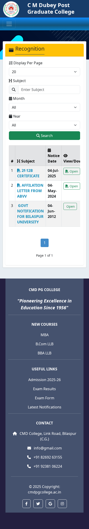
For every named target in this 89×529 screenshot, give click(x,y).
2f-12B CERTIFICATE (28, 173)
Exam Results (44, 388)
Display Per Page (27, 62)
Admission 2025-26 (44, 379)
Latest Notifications (44, 407)
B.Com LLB (44, 343)
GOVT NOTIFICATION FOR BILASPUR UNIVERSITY (30, 214)
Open (73, 171)
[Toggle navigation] (9, 23)
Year (16, 116)
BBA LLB (44, 353)
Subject (19, 80)
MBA (45, 334)
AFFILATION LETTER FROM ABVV (30, 191)
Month (18, 98)
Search (46, 135)
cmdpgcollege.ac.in (44, 492)
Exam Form (44, 397)
